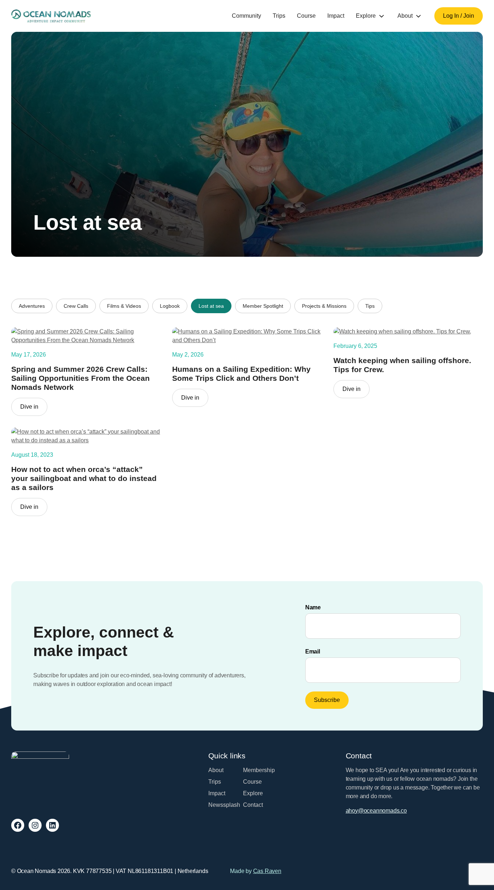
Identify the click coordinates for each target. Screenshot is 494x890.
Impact (335, 16)
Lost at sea (211, 306)
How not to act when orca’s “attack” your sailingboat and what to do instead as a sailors (84, 478)
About (405, 16)
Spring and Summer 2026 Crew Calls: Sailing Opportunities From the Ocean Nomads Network (80, 378)
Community (246, 16)
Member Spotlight (263, 306)
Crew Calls (76, 306)
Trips (279, 16)
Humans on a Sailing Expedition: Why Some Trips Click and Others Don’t (241, 373)
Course (306, 16)
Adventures (32, 306)
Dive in (33, 409)
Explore (366, 16)
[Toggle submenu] (381, 16)
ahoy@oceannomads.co (376, 811)
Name (313, 607)
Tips (370, 306)
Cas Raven (267, 871)
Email (312, 651)
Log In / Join (458, 16)
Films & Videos (124, 306)
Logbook (170, 306)
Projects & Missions (324, 306)
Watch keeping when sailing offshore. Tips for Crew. (402, 365)
